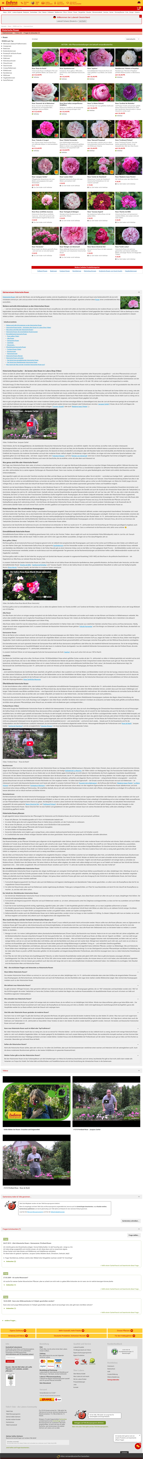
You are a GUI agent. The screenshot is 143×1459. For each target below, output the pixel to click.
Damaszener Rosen (13, 340)
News (5, 12)
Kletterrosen (7, 70)
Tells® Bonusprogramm (13, 1414)
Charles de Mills (25, 565)
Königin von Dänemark (79, 456)
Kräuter (70, 12)
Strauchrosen (7, 63)
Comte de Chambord (15, 726)
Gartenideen (33, 12)
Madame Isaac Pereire (79, 406)
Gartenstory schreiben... (130, 1221)
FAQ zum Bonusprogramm (35, 1212)
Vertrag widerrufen (113, 1379)
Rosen (75, 12)
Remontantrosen (12, 353)
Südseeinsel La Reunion (73, 771)
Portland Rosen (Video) (14, 349)
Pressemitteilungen (79, 1382)
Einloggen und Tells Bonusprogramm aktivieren (89, 1423)
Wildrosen (6, 75)
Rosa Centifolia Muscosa (32, 679)
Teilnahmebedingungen (58, 1212)
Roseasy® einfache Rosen (12, 53)
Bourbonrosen (11, 351)
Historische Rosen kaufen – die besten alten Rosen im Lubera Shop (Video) (28, 327)
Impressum (110, 1366)
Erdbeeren (51, 12)
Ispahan (67, 652)
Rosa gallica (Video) (13, 336)
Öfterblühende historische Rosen (16, 347)
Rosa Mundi (12, 567)
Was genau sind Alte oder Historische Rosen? (19, 329)
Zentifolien (10, 342)
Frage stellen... (134, 1235)
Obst (39, 12)
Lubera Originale (17, 12)
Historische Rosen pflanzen (14, 356)
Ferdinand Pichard (49, 804)
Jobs (74, 1384)
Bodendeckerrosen (9, 51)
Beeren (44, 12)
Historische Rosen (28, 26)
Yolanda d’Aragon (46, 726)
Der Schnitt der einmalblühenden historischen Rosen (22, 360)
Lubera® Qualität (78, 1347)
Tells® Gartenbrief (11, 1425)
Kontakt (75, 1387)
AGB (108, 1371)
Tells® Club (9, 1411)
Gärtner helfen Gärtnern (13, 1417)
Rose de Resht (126, 723)
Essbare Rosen (65, 271)
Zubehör (137, 12)
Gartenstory (63, 1419)
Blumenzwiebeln (97, 12)
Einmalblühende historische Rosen (16, 334)
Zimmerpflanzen (119, 12)
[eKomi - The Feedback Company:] (114, 1351)
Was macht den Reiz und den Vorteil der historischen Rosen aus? (25, 364)
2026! (9, 12)
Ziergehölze (81, 12)
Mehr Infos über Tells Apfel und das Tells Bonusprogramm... (90, 1426)
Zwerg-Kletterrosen (9, 68)
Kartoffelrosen (8, 80)
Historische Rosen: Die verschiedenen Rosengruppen (22, 332)
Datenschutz (111, 1369)
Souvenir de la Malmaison (88, 783)
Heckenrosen (7, 56)
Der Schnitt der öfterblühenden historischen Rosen (22, 362)
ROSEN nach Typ (17, 26)
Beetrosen (6, 48)
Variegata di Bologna (37, 785)
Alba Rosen (10, 338)
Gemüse (105, 12)
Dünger (131, 12)
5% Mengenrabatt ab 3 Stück (82, 1350)
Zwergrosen (7, 46)
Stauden (88, 12)
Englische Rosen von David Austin (110, 271)
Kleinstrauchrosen (9, 61)
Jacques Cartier (103, 404)
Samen (111, 12)
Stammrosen (7, 66)
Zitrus (65, 12)
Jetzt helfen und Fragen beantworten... (18, 1447)
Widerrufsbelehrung (113, 1377)
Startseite (3, 26)
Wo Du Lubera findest (79, 1379)
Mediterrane (58, 12)
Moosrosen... (11, 345)
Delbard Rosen (42, 271)
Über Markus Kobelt (79, 1373)
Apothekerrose (58, 545)
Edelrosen (6, 58)
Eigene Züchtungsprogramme (82, 1352)
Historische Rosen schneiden (15, 358)
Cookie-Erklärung (112, 1374)
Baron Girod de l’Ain (32, 804)
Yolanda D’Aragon (58, 456)
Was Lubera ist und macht (81, 1376)
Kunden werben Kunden (13, 1419)
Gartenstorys (10, 1422)
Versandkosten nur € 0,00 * (48, 1393)
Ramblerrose (7, 73)
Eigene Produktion (78, 1355)
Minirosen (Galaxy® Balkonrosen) (14, 44)
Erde (126, 12)
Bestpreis (26, 12)
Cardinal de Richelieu (39, 565)
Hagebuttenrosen (9, 78)
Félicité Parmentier (85, 626)
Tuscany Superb (58, 406)
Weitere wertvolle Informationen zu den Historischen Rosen (24, 325)
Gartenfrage (56, 1421)
